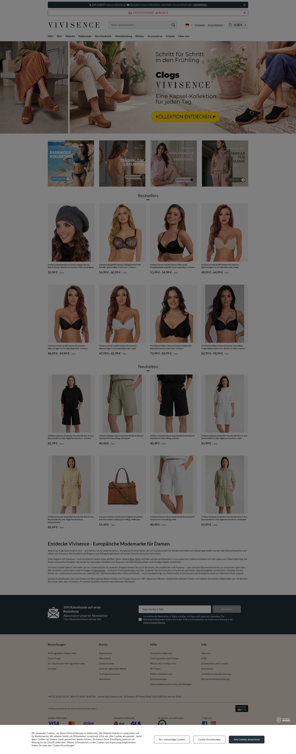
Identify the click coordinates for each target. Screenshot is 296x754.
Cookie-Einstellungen (209, 739)
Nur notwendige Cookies (172, 739)
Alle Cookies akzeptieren (247, 739)
